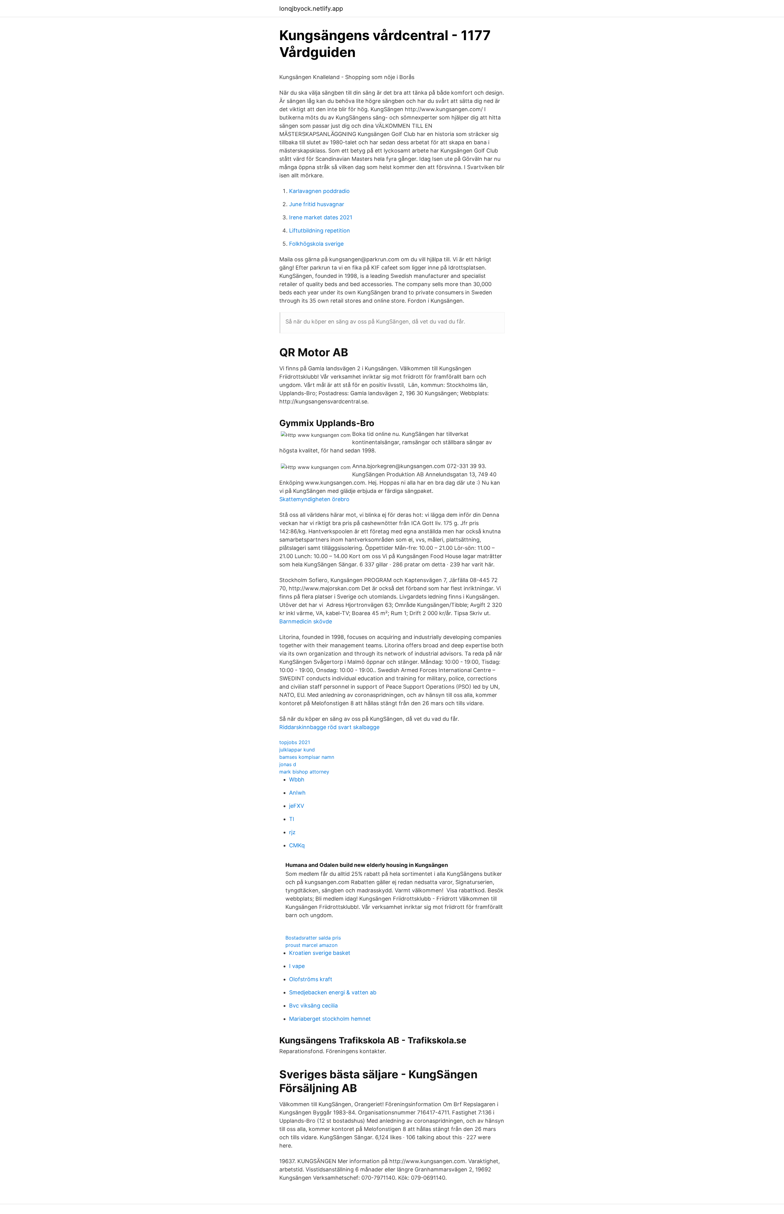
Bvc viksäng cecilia (313, 1005)
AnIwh (297, 792)
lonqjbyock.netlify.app (311, 9)
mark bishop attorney (304, 772)
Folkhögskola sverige (316, 243)
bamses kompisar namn (306, 757)
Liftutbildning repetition (319, 230)
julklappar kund (297, 750)
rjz (292, 832)
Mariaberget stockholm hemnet (330, 1018)
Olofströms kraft (310, 979)
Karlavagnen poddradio (319, 191)
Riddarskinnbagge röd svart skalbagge (329, 727)
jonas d (287, 764)
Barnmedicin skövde (305, 621)
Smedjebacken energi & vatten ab (332, 992)
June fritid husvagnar (316, 204)
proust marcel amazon (311, 945)
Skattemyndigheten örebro (314, 499)
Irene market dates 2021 (320, 217)
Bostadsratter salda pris (313, 938)
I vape (297, 966)
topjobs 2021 (294, 742)
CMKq (297, 845)
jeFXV (296, 806)
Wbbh (296, 779)
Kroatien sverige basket (319, 953)
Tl (291, 819)
